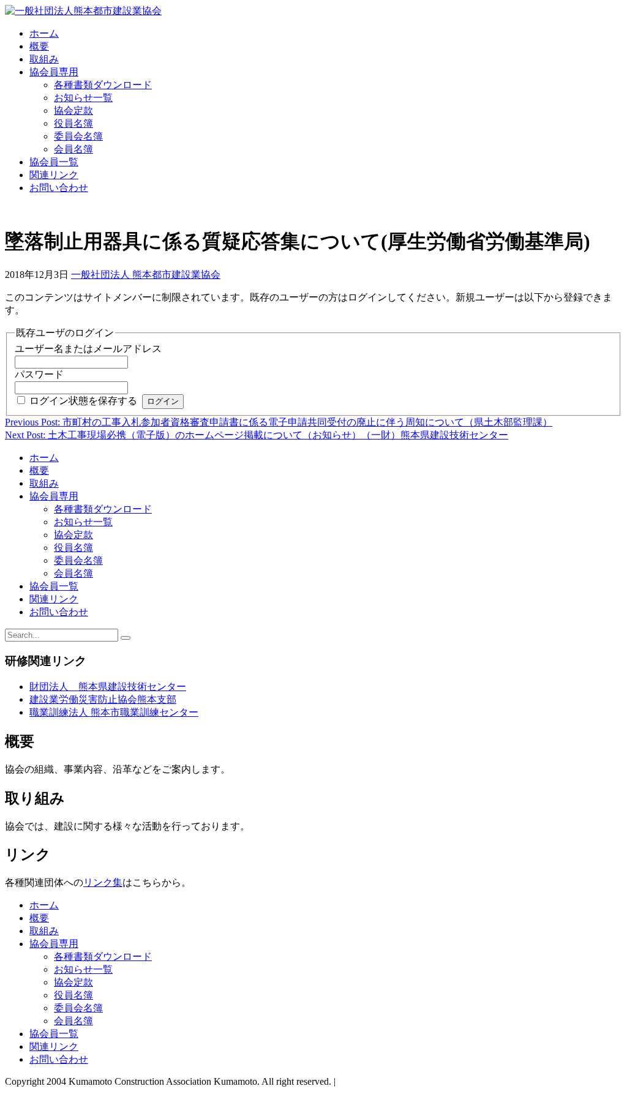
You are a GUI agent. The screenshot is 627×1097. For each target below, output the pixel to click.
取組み (44, 59)
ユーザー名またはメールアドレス (88, 348)
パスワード (39, 374)
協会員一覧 (53, 162)
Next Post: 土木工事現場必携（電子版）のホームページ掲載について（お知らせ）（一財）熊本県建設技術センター (256, 435)
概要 (39, 46)
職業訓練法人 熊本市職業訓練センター (113, 712)
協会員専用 (53, 72)
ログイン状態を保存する (83, 400)
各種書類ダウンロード (103, 85)
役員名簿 (73, 123)
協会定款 (73, 110)
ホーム (44, 33)
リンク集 (102, 882)
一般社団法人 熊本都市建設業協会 (145, 274)
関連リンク (53, 175)
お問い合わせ (58, 187)
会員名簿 (73, 149)
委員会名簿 (78, 136)
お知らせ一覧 (83, 97)
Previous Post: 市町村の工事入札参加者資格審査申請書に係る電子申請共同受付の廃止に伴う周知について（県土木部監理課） (278, 422)
